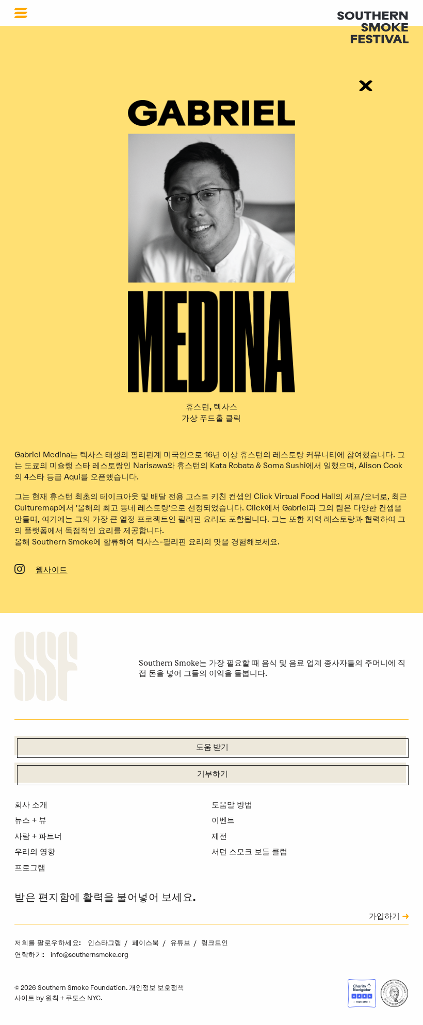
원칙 (52, 998)
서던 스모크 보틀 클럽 (249, 851)
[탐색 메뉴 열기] (20, 13)
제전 (219, 836)
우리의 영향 (34, 851)
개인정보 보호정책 (156, 987)
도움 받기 (212, 748)
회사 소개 (30, 804)
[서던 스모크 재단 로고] (45, 668)
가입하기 (384, 917)
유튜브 (181, 943)
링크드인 (214, 943)
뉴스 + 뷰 (30, 820)
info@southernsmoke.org (89, 954)
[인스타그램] (19, 570)
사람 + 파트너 (38, 836)
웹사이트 (52, 570)
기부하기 (212, 775)
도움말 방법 (232, 804)
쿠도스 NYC (83, 998)
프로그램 (29, 867)
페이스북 (146, 943)
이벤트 (223, 820)
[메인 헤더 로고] (373, 26)
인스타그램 (105, 943)
